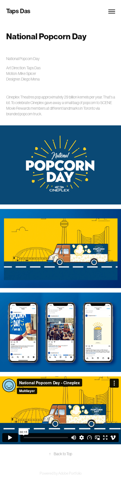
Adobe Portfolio (70, 473)
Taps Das (18, 11)
